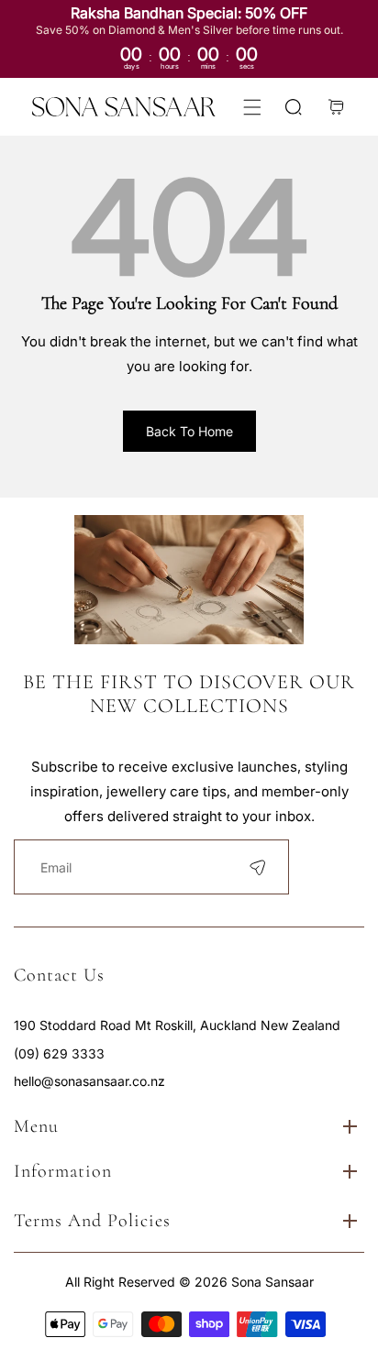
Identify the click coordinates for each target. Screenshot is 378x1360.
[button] (251, 106)
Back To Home (189, 431)
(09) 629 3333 (59, 1053)
